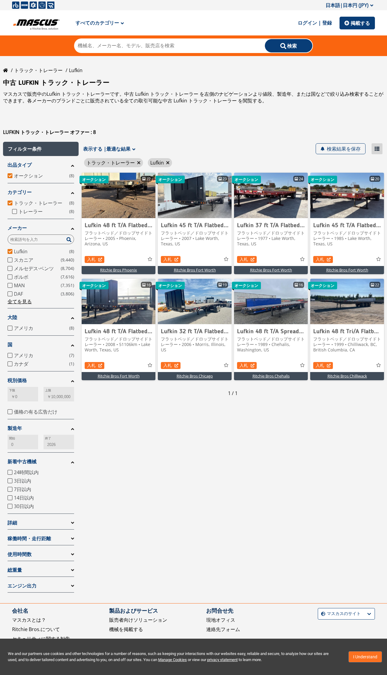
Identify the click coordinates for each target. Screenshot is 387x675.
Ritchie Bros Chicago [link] (195, 376)
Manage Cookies (172, 659)
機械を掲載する (126, 629)
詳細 (12, 522)
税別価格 (17, 380)
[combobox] (321, 614)
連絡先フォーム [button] (223, 629)
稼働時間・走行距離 (29, 538)
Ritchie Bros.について (36, 629)
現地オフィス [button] (220, 620)
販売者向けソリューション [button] (138, 620)
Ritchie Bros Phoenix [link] (118, 270)
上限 (48, 390)
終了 (48, 438)
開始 (12, 438)
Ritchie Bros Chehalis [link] (271, 376)
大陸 (12, 317)
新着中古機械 (22, 461)
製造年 (15, 428)
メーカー (17, 228)
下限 (12, 390)
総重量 (15, 570)
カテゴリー (20, 192)
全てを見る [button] (20, 301)
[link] (118, 195)
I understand (365, 656)
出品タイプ (20, 165)
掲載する (360, 23)
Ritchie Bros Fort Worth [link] (195, 270)
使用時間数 (20, 554)
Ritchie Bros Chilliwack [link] (347, 376)
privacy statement (222, 659)
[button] (41, 149)
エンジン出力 (22, 585)
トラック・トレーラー (38, 70)
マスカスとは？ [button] (29, 620)
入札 (91, 259)
